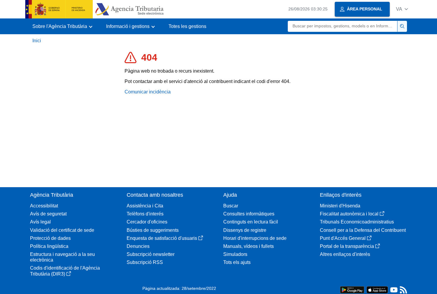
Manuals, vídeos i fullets (248, 246)
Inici (36, 40)
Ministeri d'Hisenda (340, 205)
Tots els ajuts (237, 262)
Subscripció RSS (145, 262)
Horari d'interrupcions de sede (255, 238)
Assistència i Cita (145, 205)
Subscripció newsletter (151, 254)
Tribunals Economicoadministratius (357, 221)
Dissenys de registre (244, 230)
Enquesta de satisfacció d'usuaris (162, 238)
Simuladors (235, 254)
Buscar (230, 205)
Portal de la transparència (347, 246)
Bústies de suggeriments (153, 230)
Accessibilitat (44, 205)
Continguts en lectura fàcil (250, 221)
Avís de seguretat (48, 213)
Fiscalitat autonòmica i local (349, 213)
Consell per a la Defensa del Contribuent (363, 230)
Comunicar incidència (148, 91)
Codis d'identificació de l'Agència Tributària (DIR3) (65, 270)
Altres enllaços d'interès (345, 254)
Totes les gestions (187, 26)
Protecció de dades (50, 238)
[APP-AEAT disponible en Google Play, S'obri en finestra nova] (352, 289)
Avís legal (40, 221)
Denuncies (138, 246)
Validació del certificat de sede (62, 230)
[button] (402, 9)
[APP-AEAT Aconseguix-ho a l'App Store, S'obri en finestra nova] (377, 289)
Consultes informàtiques (248, 213)
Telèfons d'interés (145, 213)
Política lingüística (49, 246)
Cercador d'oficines (147, 221)
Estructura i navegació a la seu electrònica (62, 257)
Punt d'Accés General (343, 238)
